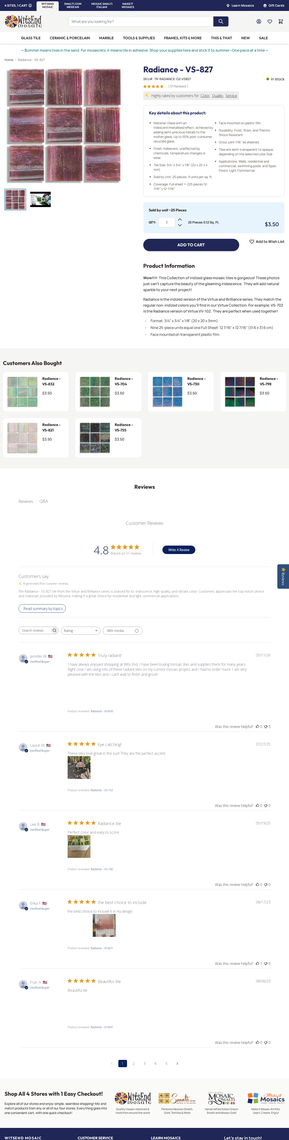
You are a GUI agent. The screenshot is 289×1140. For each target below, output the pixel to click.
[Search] (220, 21)
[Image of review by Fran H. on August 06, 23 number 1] (79, 1004)
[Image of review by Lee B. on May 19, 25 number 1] (79, 846)
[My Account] (258, 21)
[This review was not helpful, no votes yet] (265, 726)
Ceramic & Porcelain (70, 38)
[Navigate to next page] (177, 1063)
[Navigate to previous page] (111, 1063)
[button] (48, 5)
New (245, 38)
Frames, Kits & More (183, 38)
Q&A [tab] (44, 501)
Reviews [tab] (26, 501)
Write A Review (178, 550)
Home (9, 60)
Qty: (152, 222)
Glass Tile (31, 38)
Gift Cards (276, 5)
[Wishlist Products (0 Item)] (269, 21)
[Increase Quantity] (180, 219)
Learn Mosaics (243, 5)
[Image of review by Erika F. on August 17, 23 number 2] (104, 925)
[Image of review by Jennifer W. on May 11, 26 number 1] (79, 688)
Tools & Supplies (139, 38)
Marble (106, 38)
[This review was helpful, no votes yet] (257, 726)
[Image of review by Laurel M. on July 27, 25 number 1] (79, 767)
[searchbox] (34, 630)
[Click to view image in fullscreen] (65, 125)
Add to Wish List (270, 241)
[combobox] (81, 631)
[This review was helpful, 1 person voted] (257, 963)
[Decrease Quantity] (180, 225)
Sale (263, 38)
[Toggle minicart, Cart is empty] (280, 21)
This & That (221, 38)
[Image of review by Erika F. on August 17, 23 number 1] (79, 925)
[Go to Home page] (23, 21)
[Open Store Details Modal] (30, 5)
